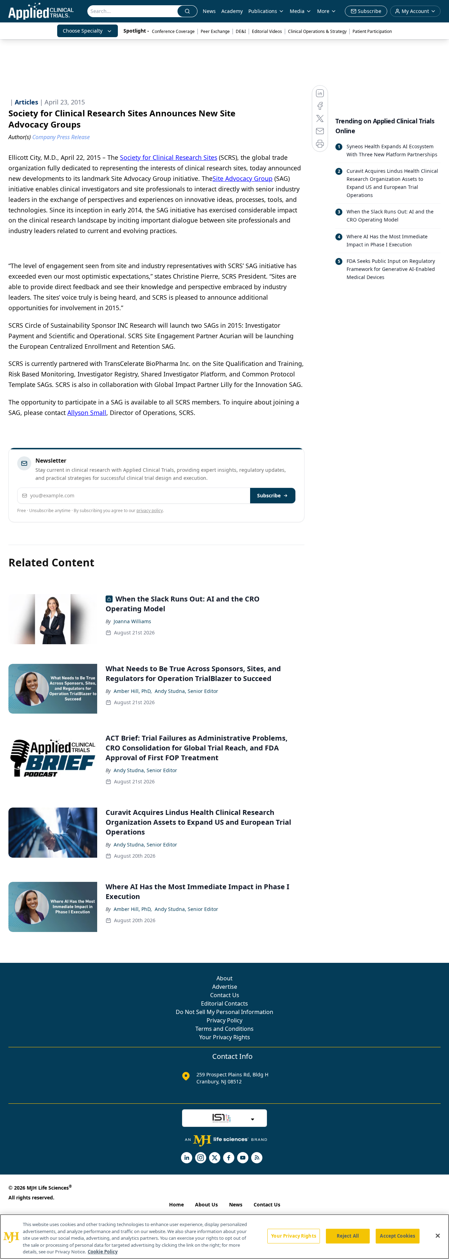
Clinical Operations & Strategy (317, 31)
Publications (262, 11)
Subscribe (269, 495)
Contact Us (224, 995)
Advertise (224, 987)
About (224, 978)
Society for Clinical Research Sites (168, 157)
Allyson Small (86, 412)
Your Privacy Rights (224, 1037)
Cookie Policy (103, 1251)
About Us (206, 1204)
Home (176, 1204)
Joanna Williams (132, 621)
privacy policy (149, 510)
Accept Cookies (397, 1236)
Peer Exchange (215, 31)
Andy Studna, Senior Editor (186, 691)
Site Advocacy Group (243, 178)
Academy (232, 11)
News (209, 11)
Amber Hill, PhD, (133, 691)
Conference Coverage (173, 31)
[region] (224, 1236)
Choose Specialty (82, 30)
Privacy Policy (224, 1020)
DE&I (241, 31)
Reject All (348, 1236)
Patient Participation (372, 31)
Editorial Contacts (224, 1003)
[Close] (437, 1236)
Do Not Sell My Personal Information (224, 1012)
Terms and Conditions (224, 1029)
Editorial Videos (267, 31)
